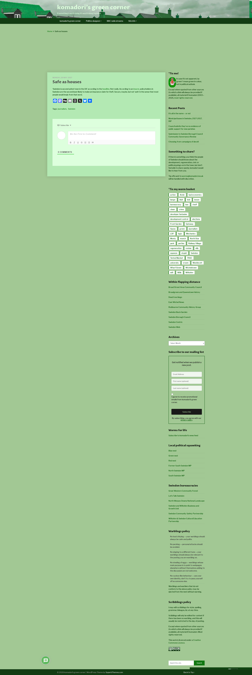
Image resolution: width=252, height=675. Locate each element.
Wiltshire (189, 272)
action (173, 195)
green (182, 229)
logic (180, 234)
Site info (131, 21)
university (174, 263)
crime (181, 209)
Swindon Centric (176, 322)
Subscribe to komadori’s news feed (183, 435)
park (172, 243)
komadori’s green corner (93, 7)
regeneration (176, 248)
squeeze (173, 253)
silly (197, 248)
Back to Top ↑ (189, 672)
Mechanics (190, 234)
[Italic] (74, 142)
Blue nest (173, 451)
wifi (171, 272)
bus (186, 204)
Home (49, 31)
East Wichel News (176, 302)
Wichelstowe (191, 268)
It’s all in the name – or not (180, 113)
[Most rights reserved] (174, 650)
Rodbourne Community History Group (185, 307)
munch (183, 238)
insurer (136, 89)
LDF (172, 234)
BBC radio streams (115, 21)
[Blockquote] (92, 142)
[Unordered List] (89, 142)
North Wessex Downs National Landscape (186, 501)
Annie (182, 195)
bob (188, 200)
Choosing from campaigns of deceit (184, 142)
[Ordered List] (85, 142)
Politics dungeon (93, 21)
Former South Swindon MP (180, 466)
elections (196, 219)
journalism (62, 109)
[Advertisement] (126, 52)
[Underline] (78, 142)
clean (172, 209)
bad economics (195, 195)
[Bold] (70, 142)
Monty (173, 238)
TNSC (189, 258)
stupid (184, 253)
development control (179, 219)
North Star (194, 238)
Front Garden (176, 224)
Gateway (189, 224)
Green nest (173, 456)
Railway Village (194, 243)
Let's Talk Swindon (176, 496)
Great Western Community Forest (183, 491)
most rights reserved (183, 98)
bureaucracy (175, 204)
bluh (181, 200)
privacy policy (186, 420)
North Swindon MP (177, 471)
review (188, 248)
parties (181, 243)
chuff (194, 204)
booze (196, 200)
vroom (185, 263)
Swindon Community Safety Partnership (186, 513)
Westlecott (197, 263)
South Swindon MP (177, 475)
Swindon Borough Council (179, 317)
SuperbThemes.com (114, 672)
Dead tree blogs (175, 297)
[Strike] (81, 142)
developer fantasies (178, 214)
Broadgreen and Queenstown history (184, 292)
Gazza (172, 229)
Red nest (172, 461)
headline (105, 89)
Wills (179, 272)
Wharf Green (175, 268)
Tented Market (176, 258)
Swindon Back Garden (178, 312)
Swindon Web (174, 327)
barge (172, 200)
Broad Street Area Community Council (185, 287)
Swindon (71, 109)
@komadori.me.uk (192, 176)
